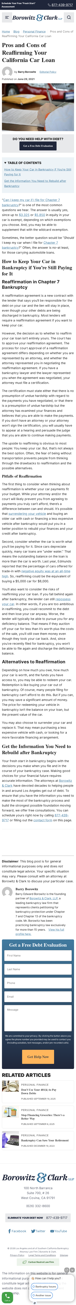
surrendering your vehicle (27, 513)
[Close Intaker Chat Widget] (72, 1270)
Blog (16, 31)
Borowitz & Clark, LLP (44, 898)
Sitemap (64, 1255)
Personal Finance (34, 31)
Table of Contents (24, 163)
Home (6, 31)
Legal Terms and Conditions (42, 1255)
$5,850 (39, 215)
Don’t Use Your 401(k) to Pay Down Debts (38, 1091)
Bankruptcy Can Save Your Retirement (45, 1140)
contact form (42, 820)
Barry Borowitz (27, 71)
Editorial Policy (48, 71)
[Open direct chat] (66, 1270)
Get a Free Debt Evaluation (38, 146)
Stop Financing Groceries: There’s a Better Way (43, 1116)
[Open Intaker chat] (35, 1303)
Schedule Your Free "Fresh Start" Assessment (37, 5)
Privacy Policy (17, 1255)
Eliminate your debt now (38, 1218)
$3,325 (24, 215)
